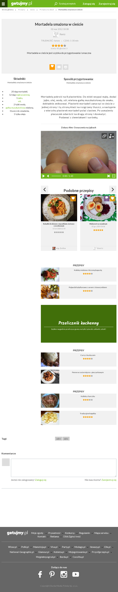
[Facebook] (41, 573)
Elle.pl (107, 547)
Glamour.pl (43, 552)
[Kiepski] (53, 45)
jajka (66, 438)
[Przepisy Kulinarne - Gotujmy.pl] (21, 3)
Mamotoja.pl (39, 547)
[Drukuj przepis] (65, 67)
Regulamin (84, 533)
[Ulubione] (73, 198)
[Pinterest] (53, 573)
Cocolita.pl (78, 556)
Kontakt (41, 536)
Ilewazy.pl (95, 547)
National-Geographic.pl (22, 552)
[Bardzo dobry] (62, 45)
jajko (20, 98)
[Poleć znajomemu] (59, 67)
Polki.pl (25, 547)
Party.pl (66, 547)
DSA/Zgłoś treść (72, 536)
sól (19, 101)
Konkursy (70, 533)
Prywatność (54, 533)
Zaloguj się (89, 3)
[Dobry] (58, 45)
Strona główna (8, 9)
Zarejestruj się (107, 3)
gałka (8, 107)
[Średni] (56, 45)
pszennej (25, 94)
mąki (18, 94)
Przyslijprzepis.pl (100, 552)
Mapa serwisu (101, 533)
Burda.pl (64, 556)
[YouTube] (76, 573)
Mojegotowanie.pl (78, 552)
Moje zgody (37, 533)
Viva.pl (54, 547)
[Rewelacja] (64, 45)
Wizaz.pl (12, 547)
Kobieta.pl (59, 552)
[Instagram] (65, 573)
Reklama (54, 536)
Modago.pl (79, 547)
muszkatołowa (18, 107)
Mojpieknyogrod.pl (45, 556)
